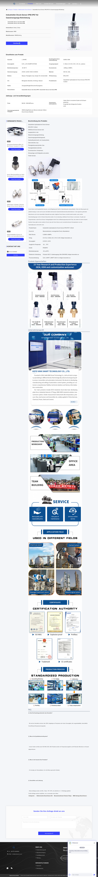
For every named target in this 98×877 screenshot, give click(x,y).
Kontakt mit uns (48, 3)
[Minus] (94, 843)
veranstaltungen (60, 3)
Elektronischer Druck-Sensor (24, 9)
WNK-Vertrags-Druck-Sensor (80, 795)
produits (15, 9)
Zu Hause (22, 3)
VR (69, 3)
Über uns (38, 3)
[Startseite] (11, 3)
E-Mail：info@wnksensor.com (15, 854)
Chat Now (16, 43)
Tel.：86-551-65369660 (13, 851)
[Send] (94, 874)
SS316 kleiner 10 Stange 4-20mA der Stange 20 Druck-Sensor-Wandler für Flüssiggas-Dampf (15, 206)
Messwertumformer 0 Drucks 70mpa (62, 795)
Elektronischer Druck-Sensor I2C (45, 795)
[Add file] (70, 874)
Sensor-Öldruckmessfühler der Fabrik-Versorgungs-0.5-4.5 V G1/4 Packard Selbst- (15, 176)
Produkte (30, 3)
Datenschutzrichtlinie (14, 875)
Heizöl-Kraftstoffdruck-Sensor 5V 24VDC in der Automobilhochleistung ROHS (15, 236)
